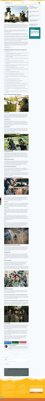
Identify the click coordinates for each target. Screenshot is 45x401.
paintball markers (12, 88)
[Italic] (8, 361)
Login (27, 357)
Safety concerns (6, 128)
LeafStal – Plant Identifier (18, 399)
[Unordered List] (12, 361)
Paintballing (22, 2)
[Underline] (9, 361)
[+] (16, 361)
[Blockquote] (13, 361)
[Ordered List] (11, 361)
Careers (6, 399)
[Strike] (10, 361)
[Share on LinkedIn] (0, 202)
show (10, 47)
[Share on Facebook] (0, 198)
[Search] (39, 3)
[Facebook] (20, 386)
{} (15, 361)
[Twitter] (21, 386)
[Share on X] (0, 199)
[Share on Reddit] (0, 203)
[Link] (14, 361)
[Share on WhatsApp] (0, 204)
